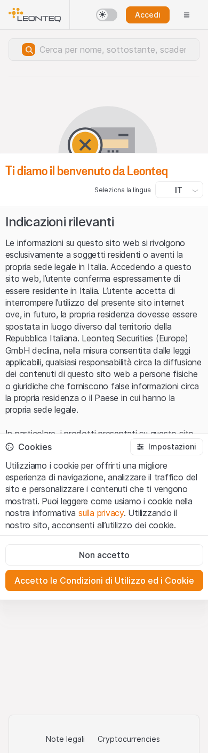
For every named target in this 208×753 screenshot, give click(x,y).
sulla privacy (101, 513)
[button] (166, 446)
